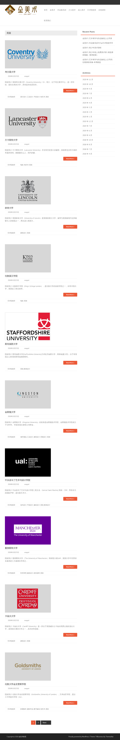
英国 (47, 97)
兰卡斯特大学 (11, 140)
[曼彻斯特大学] (28, 530)
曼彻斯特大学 (11, 548)
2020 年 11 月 (87, 79)
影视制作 (23, 709)
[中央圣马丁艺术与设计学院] (28, 462)
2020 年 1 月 (87, 117)
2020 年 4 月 (87, 103)
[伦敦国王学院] (28, 258)
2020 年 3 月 (87, 107)
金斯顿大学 (10, 412)
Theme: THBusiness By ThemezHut (101, 737)
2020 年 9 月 (87, 89)
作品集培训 (61, 10)
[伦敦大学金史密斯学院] (28, 666)
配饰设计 (27, 369)
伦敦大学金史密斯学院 (15, 684)
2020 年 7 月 (87, 93)
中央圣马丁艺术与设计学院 (17, 480)
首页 (45, 10)
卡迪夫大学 (10, 616)
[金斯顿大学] (28, 394)
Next (45, 723)
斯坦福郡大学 (11, 344)
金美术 (52, 10)
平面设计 (37, 97)
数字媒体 (37, 709)
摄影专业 (30, 709)
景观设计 (43, 437)
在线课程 (101, 10)
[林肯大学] (28, 190)
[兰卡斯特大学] (28, 122)
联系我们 (47, 20)
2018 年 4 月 (87, 154)
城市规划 (23, 437)
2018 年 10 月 (87, 140)
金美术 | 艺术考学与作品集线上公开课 (97, 38)
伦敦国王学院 (11, 276)
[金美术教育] (21, 9)
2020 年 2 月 (87, 112)
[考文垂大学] (28, 54)
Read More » (70, 90)
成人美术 (81, 10)
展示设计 (23, 97)
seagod (26, 76)
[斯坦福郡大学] (28, 326)
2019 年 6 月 (87, 131)
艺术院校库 (91, 10)
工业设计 (30, 97)
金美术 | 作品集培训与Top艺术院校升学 (97, 43)
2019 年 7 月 (87, 126)
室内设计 (23, 505)
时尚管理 (23, 573)
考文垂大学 (10, 72)
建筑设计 (23, 233)
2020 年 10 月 (87, 84)
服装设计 (37, 505)
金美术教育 (22, 737)
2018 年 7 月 (87, 149)
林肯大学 (9, 208)
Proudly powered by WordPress (79, 737)
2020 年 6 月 (87, 98)
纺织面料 (37, 573)
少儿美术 (72, 10)
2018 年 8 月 (87, 144)
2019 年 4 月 (87, 135)
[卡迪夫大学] (28, 598)
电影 (21, 165)
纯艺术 (42, 97)
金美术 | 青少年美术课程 (91, 48)
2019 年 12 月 (87, 121)
